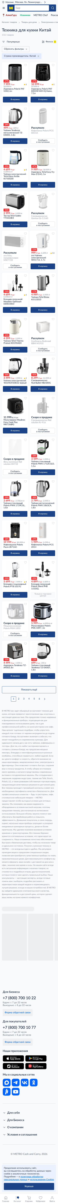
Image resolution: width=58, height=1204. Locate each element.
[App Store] (13, 1058)
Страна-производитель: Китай (20, 56)
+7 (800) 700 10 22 (19, 998)
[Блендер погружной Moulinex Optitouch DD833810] (15, 282)
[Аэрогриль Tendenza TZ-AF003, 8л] (15, 650)
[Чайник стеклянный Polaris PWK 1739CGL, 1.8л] (15, 488)
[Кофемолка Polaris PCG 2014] (42, 530)
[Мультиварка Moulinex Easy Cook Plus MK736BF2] (15, 405)
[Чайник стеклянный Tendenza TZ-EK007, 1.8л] (42, 650)
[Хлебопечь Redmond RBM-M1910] (42, 326)
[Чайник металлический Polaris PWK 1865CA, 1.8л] (42, 488)
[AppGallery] (36, 1066)
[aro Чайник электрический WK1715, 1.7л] (42, 240)
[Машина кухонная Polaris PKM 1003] (15, 611)
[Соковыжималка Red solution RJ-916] (42, 405)
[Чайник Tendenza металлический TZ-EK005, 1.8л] (15, 116)
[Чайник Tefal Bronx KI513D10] (42, 282)
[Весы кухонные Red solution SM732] (15, 447)
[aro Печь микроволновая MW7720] (15, 240)
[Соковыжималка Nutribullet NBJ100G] (42, 366)
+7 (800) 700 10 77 (19, 1028)
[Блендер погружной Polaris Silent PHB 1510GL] (42, 569)
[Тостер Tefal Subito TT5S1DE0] (15, 201)
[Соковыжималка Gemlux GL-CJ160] (42, 201)
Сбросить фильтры (14, 49)
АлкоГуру (11, 15)
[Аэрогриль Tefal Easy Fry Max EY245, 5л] (42, 157)
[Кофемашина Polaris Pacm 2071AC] (15, 530)
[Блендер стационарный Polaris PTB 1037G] (15, 569)
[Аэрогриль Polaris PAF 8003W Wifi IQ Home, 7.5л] (42, 72)
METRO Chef (41, 15)
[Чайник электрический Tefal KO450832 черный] (15, 366)
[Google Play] (36, 1058)
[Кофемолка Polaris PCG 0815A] (42, 116)
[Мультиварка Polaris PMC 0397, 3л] (42, 611)
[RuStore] (13, 1066)
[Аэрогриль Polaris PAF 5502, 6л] (15, 72)
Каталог (3, 7)
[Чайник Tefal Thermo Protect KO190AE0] (15, 326)
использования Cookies (42, 1179)
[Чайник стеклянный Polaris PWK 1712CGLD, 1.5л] (42, 447)
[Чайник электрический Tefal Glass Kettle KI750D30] (15, 157)
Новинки (25, 15)
